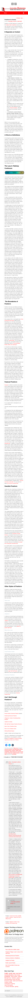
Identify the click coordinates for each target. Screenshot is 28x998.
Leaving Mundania (9, 975)
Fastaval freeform (8, 750)
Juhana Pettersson (13, 751)
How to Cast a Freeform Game (11, 726)
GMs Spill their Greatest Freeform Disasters (13, 724)
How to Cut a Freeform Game (10, 728)
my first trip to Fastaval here (12, 483)
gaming (16, 986)
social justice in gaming (9, 983)
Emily (10, 762)
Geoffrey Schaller (8, 982)
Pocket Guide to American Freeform (12, 713)
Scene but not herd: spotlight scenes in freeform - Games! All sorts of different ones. (13, 917)
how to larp (17, 975)
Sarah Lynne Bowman (17, 980)
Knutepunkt (7, 976)
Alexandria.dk (7, 443)
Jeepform (6, 620)
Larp (17, 748)
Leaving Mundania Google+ (15, 4)
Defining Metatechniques (9, 730)
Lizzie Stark (19, 21)
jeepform (18, 977)
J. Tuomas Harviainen (9, 986)
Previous (18, 18)
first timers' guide (8, 980)
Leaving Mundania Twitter (12, 4)
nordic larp (12, 973)
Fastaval (6, 384)
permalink (14, 754)
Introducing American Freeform (11, 715)
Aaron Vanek (14, 976)
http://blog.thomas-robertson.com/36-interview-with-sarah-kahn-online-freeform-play (15, 835)
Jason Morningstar (8, 985)
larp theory (19, 973)
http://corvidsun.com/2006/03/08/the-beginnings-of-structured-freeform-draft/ (15, 876)
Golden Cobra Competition (11, 24)
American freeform (13, 107)
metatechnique (11, 340)
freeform (13, 750)
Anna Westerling (15, 749)
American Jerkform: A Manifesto (13, 958)
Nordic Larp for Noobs (10, 962)
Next (22, 18)
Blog (14, 748)
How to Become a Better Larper (13, 949)
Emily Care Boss (16, 979)
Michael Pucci (7, 977)
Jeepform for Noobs (8, 721)
